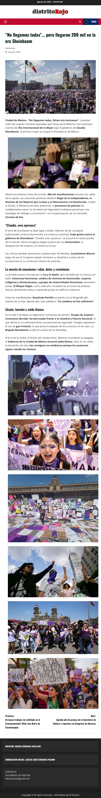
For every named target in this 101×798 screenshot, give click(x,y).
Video (93, 21)
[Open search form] (80, 21)
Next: (74, 719)
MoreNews (60, 795)
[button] (5, 22)
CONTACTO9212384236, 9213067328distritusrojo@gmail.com (17, 775)
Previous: (22, 721)
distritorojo (10, 48)
